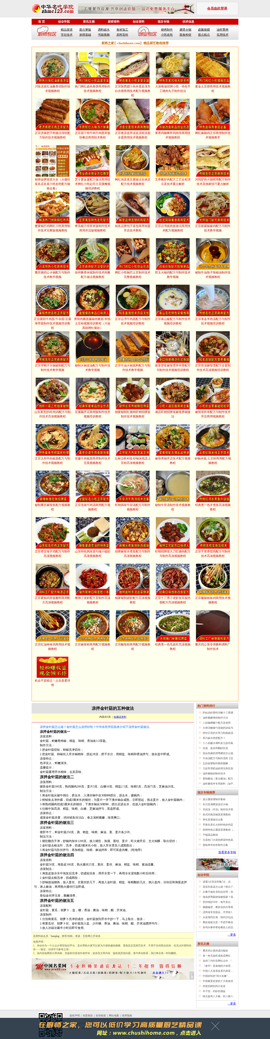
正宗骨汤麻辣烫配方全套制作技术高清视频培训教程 (213, 368)
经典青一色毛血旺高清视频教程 (172, 647)
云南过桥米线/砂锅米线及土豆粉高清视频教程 (133, 461)
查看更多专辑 (227, 852)
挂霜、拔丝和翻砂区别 (215, 748)
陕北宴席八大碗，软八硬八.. (218, 996)
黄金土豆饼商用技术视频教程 (213, 89)
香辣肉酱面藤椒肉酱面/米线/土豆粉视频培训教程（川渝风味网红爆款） (92, 323)
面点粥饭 (85, 29)
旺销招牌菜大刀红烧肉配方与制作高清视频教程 (172, 554)
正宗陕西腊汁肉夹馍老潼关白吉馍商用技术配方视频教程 (132, 91)
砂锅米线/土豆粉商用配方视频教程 (213, 461)
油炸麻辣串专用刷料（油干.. (218, 783)
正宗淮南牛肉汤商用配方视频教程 (92, 507)
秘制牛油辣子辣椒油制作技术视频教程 (213, 275)
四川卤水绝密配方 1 (214, 738)
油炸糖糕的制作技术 (214, 773)
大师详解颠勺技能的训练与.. (218, 727)
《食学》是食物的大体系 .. (217, 965)
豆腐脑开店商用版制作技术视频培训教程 (92, 414)
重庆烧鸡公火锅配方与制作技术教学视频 (52, 275)
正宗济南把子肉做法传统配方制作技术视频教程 (52, 135)
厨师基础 (85, 34)
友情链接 (101, 1015)
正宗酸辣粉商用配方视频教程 (132, 647)
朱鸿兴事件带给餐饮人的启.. (218, 927)
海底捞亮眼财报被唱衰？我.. (218, 896)
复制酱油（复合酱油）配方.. (218, 778)
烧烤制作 (167, 29)
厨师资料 (114, 21)
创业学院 (64, 21)
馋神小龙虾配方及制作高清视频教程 (92, 600)
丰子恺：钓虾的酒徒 (214, 991)
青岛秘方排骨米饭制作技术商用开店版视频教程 (92, 228)
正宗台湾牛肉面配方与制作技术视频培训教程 (132, 321)
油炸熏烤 (222, 29)
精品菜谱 (67, 29)
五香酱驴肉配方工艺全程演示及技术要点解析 (172, 182)
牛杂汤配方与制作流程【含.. (218, 758)
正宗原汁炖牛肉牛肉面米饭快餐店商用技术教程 (92, 135)
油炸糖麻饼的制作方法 (215, 717)
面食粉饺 (185, 34)
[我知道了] (216, 1027)
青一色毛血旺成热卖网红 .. (217, 955)
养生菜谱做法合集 (213, 819)
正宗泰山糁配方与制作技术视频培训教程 (172, 321)
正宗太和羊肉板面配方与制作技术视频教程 (52, 461)
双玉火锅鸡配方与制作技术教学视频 (172, 275)
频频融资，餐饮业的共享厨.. (218, 907)
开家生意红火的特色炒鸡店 (218, 824)
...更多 (232, 934)
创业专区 (147, 32)
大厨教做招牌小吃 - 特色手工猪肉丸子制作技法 (172, 89)
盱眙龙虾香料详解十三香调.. (218, 712)
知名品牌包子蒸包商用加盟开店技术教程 (132, 228)
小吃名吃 (167, 34)
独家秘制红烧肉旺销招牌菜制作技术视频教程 (132, 414)
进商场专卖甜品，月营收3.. (218, 912)
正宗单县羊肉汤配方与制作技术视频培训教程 (213, 321)
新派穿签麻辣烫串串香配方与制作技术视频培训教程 (172, 368)
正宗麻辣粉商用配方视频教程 (92, 647)
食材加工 (122, 29)
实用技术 (222, 34)
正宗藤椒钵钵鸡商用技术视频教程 (213, 600)
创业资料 (138, 21)
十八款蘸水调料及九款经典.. (218, 743)
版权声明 (75, 1015)
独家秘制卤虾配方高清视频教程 (132, 600)
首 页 (41, 21)
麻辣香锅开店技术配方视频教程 (172, 461)
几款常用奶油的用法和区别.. (218, 768)
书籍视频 (104, 34)
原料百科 (122, 34)
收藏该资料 (120, 716)
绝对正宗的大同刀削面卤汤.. (218, 732)
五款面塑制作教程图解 (215, 763)
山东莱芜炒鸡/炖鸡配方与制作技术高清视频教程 (52, 414)
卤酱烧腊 (204, 29)
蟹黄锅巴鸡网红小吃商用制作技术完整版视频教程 (52, 228)
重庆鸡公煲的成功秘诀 (215, 950)
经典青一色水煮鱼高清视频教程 (213, 507)
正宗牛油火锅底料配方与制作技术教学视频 (132, 368)
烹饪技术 (67, 34)
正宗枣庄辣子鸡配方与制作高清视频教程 (52, 554)
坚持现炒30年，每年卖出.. (217, 902)
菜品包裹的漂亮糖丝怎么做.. (218, 753)
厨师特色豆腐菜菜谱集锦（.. (218, 829)
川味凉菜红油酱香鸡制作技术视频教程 (52, 89)
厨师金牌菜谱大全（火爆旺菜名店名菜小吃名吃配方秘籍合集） (52, 184)
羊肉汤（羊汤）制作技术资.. (218, 809)
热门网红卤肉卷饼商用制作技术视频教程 (92, 89)
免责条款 (88, 1015)
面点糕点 (204, 34)
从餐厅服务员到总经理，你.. (218, 891)
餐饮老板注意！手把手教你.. (218, 922)
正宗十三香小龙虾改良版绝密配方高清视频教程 (172, 600)
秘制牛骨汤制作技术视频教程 (172, 507)
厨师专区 (47, 32)
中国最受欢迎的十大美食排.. (218, 981)
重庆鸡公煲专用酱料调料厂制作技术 (213, 647)
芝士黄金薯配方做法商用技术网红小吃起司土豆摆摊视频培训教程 (92, 184)
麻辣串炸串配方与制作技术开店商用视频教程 (213, 414)
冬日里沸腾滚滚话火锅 (215, 804)
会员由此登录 (217, 8)
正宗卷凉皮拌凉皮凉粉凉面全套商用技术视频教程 (132, 135)
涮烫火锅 (185, 29)
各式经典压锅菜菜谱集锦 (217, 814)
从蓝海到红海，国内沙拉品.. (218, 917)
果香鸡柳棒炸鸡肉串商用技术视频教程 (172, 135)
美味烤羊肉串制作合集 (215, 845)
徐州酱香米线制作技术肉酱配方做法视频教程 (92, 275)
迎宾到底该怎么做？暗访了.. (218, 886)
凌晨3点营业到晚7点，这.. (217, 881)
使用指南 (127, 1015)
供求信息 (188, 21)
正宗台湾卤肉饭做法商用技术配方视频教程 (172, 228)
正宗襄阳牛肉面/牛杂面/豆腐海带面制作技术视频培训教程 (52, 323)
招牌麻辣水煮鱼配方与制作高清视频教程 (132, 554)
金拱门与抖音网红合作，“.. (218, 960)
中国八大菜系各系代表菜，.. (218, 970)
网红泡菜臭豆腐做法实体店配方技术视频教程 (132, 182)
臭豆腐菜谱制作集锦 (214, 799)
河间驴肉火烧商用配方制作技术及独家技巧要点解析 (213, 182)
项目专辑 (163, 21)
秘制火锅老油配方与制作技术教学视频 (92, 368)
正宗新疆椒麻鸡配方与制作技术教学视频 (213, 228)
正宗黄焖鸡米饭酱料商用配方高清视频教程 (52, 600)
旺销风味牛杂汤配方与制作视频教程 (132, 507)
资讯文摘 (89, 21)
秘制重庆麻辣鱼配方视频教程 (52, 507)
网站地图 (114, 1015)
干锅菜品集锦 (210, 834)
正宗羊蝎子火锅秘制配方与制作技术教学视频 (52, 368)
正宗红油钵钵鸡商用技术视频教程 (52, 647)
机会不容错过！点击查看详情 (52, 683)
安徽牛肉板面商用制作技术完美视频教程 (92, 461)
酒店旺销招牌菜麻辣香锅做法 (172, 414)
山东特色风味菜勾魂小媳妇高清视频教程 (92, 554)
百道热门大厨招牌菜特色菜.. (218, 839)
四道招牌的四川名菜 (214, 986)
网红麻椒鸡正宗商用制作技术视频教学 (213, 135)
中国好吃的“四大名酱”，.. (217, 976)
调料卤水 (104, 29)
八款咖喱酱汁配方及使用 (217, 722)
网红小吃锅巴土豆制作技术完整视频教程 (132, 275)
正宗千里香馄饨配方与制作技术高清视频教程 (213, 554)
